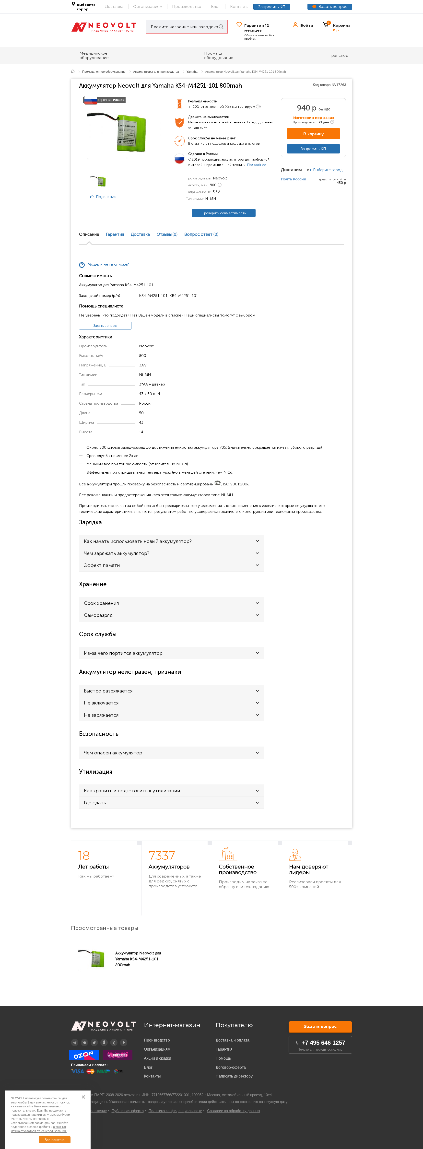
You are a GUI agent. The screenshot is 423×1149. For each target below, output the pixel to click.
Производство (186, 6)
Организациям (147, 6)
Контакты (239, 6)
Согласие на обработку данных (233, 1111)
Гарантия (115, 234)
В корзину (313, 134)
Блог (215, 6)
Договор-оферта (231, 1067)
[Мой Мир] (95, 221)
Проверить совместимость (224, 213)
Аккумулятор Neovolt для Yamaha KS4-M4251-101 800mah (138, 959)
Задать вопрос (333, 6)
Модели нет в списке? (108, 264)
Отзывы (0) (167, 234)
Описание (89, 234)
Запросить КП (271, 6)
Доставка (114, 6)
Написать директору (234, 1076)
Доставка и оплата (232, 1040)
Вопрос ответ (201, 234)
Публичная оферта (128, 1111)
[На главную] (75, 71)
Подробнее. (257, 165)
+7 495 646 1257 (323, 1042)
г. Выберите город (326, 170)
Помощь (223, 1058)
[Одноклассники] (95, 215)
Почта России (293, 179)
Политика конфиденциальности (175, 1111)
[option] (124, 131)
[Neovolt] (104, 27)
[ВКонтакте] (95, 208)
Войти (306, 25)
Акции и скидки (157, 1058)
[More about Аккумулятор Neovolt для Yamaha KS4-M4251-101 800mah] (94, 958)
